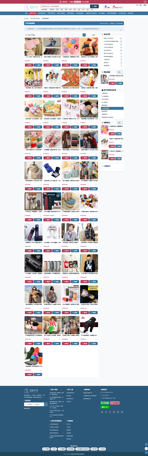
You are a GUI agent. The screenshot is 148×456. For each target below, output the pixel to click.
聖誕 (66, 9)
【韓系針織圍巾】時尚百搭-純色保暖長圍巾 (70, 149)
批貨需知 (69, 401)
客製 (57, 9)
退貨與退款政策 (70, 392)
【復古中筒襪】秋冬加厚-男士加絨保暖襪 (52, 57)
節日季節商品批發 (110, 90)
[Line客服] (114, 412)
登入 (141, 5)
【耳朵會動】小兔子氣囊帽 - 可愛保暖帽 (52, 242)
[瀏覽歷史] (146, 444)
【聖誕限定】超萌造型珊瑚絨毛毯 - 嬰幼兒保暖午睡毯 (70, 273)
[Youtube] (122, 412)
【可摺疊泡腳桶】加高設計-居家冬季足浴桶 (70, 211)
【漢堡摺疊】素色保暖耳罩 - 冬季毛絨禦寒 (89, 118)
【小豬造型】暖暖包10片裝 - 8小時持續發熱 (70, 118)
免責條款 (69, 433)
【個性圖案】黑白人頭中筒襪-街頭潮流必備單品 (33, 88)
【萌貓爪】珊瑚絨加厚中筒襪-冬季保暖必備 (116, 138)
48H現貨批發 (122, 13)
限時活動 (33, 13)
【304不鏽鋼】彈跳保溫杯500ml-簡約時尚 (52, 211)
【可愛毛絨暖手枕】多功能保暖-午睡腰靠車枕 (33, 149)
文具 (92, 9)
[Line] (118, 412)
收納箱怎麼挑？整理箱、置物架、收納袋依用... (57, 393)
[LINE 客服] (146, 448)
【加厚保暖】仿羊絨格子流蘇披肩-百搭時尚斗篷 (89, 242)
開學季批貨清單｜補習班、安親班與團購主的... (57, 402)
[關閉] (145, 1)
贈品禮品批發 (42, 13)
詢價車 (120, 83)
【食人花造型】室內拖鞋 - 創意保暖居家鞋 (52, 335)
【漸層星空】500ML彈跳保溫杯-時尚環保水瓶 (33, 242)
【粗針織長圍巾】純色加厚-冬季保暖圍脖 (33, 180)
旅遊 (75, 9)
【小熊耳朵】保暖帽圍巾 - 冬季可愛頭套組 (116, 151)
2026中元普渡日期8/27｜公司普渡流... (57, 411)
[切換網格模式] (84, 34)
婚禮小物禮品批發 (54, 433)
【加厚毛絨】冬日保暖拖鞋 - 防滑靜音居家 (33, 118)
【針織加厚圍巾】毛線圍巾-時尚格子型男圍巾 (52, 304)
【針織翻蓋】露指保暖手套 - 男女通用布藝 (52, 149)
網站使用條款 (70, 436)
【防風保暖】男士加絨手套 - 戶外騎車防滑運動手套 (52, 180)
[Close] (121, 30)
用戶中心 (69, 424)
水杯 (83, 9)
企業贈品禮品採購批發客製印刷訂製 (57, 436)
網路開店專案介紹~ (88, 392)
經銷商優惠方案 (87, 398)
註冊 (145, 5)
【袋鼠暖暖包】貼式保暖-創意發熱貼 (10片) (70, 88)
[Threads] (110, 412)
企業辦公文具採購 (54, 427)
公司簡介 (69, 427)
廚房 (79, 9)
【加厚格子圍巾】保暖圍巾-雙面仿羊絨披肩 (70, 335)
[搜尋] (46, 404)
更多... (119, 72)
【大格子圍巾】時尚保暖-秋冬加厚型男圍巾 (89, 273)
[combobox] (65, 6)
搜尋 (95, 6)
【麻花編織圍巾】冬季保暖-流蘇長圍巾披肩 (33, 304)
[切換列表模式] (87, 34)
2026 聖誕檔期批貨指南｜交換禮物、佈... (56, 398)
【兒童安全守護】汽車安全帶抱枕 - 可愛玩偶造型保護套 (89, 304)
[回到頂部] (146, 452)
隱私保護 (69, 439)
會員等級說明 (70, 398)
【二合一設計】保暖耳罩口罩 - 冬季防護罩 (33, 57)
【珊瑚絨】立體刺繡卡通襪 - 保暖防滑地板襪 (89, 88)
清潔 (88, 9)
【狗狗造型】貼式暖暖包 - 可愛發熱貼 (52, 118)
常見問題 (69, 395)
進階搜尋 (28, 408)
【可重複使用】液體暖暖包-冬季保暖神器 (116, 126)
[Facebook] (102, 412)
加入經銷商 (102, 13)
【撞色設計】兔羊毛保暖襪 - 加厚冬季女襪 (89, 57)
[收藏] (121, 79)
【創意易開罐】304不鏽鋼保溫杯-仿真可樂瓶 (52, 273)
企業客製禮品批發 (54, 424)
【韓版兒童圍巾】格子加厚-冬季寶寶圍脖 (89, 149)
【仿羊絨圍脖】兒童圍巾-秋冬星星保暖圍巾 (89, 180)
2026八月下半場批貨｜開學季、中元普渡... (56, 407)
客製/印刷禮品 (61, 13)
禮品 (62, 9)
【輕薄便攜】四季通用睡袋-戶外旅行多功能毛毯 (33, 366)
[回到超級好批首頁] (36, 391)
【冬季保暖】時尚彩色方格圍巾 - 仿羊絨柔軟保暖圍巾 (116, 75)
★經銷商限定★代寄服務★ (90, 395)
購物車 (113, 83)
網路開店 (52, 9)
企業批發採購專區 (112, 13)
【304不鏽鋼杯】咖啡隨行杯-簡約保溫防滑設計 (70, 304)
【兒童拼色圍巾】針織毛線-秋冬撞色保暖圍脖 (89, 211)
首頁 (26, 13)
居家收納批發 (80, 13)
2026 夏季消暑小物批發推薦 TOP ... (56, 415)
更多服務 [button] (130, 13)
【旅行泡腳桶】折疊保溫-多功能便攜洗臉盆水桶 (70, 180)
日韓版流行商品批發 (91, 13)
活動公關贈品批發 (54, 430)
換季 (70, 9)
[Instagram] (106, 412)
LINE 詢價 (105, 403)
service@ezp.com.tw (107, 392)
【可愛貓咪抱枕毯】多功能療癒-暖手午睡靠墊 (33, 335)
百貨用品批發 (70, 13)
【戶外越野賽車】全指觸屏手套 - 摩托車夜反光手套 (89, 335)
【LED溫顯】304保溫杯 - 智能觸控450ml (33, 273)
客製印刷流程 (51, 13)
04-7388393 (105, 395)
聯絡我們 (69, 430)
